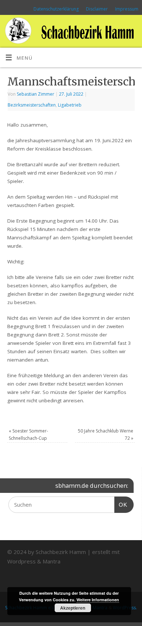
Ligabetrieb (70, 105)
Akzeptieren (72, 608)
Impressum (126, 9)
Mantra (51, 561)
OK (120, 504)
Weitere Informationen (97, 599)
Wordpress (21, 561)
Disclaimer (97, 9)
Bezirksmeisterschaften (32, 105)
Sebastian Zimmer (35, 94)
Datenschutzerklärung (56, 9)
